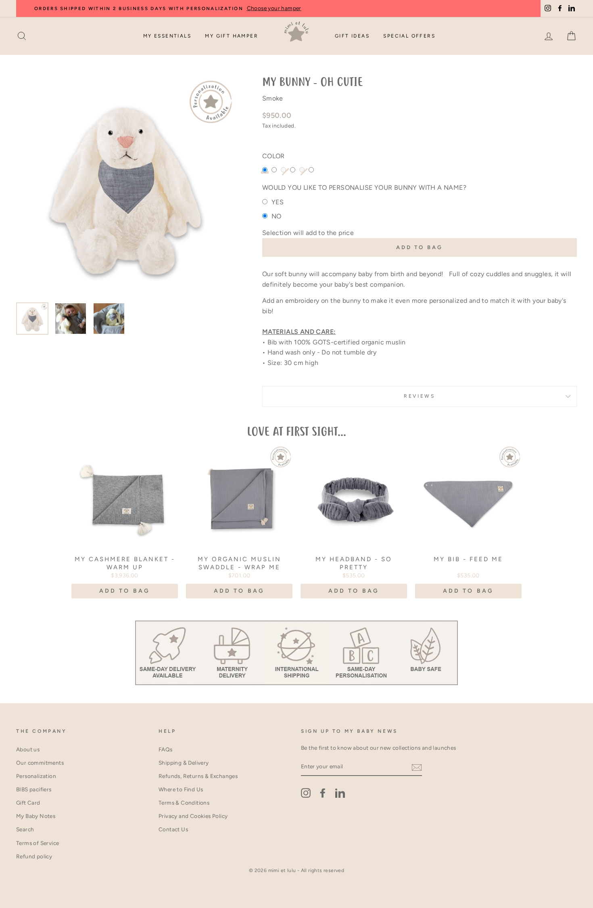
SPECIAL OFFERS (409, 36)
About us (28, 749)
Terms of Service (37, 843)
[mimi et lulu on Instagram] (306, 793)
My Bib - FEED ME (468, 559)
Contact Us (173, 829)
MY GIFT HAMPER (231, 36)
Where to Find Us (181, 789)
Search (25, 829)
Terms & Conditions (184, 802)
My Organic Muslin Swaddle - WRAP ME (239, 563)
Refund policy (34, 856)
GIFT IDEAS (352, 36)
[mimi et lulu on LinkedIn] (340, 793)
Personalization (36, 776)
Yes (277, 202)
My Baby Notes (35, 816)
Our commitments (40, 762)
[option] (125, 186)
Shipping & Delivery (184, 762)
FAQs (166, 749)
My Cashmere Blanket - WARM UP (125, 563)
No (276, 216)
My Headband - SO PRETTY (353, 563)
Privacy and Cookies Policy (193, 816)
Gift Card (28, 802)
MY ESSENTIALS (167, 36)
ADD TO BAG (124, 590)
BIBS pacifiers (34, 789)
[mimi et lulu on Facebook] (323, 793)
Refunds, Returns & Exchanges (198, 776)
